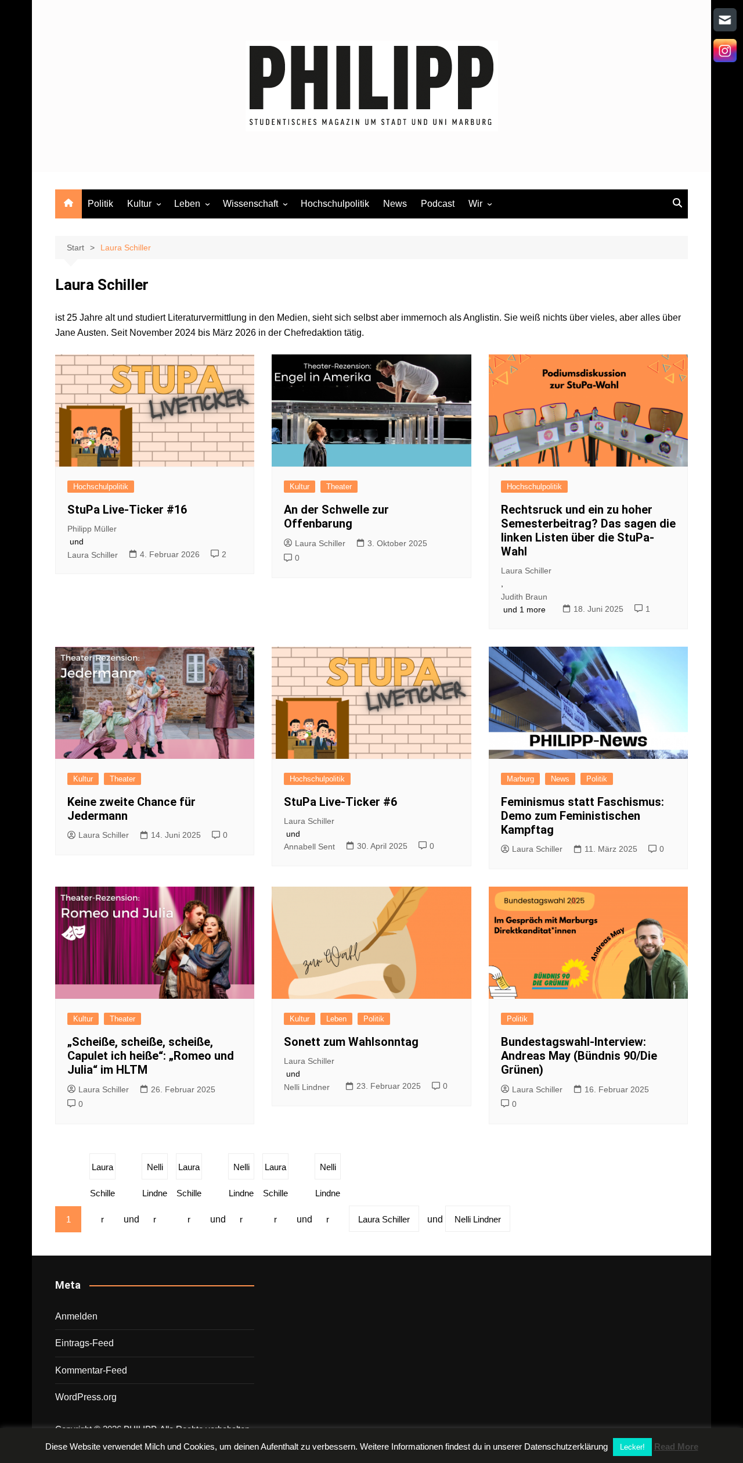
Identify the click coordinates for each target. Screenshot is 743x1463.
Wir (475, 204)
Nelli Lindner (307, 1087)
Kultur (139, 204)
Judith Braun (524, 596)
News (395, 204)
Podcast (438, 204)
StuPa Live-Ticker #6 (340, 802)
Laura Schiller (92, 555)
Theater (339, 486)
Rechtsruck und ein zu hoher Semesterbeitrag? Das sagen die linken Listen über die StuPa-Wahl (588, 530)
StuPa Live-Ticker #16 (127, 510)
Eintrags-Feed (84, 1343)
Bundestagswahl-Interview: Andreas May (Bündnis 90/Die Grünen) (579, 1056)
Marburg (520, 778)
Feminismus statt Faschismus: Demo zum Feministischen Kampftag (582, 816)
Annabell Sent (309, 846)
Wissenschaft (250, 204)
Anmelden (76, 1316)
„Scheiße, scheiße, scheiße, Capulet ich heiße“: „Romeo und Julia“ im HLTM (150, 1056)
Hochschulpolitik (335, 204)
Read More (676, 1446)
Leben (187, 204)
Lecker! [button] (632, 1447)
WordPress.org (86, 1397)
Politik (100, 204)
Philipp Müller (92, 528)
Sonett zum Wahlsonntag (351, 1042)
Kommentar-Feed (91, 1370)
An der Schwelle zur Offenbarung (336, 516)
